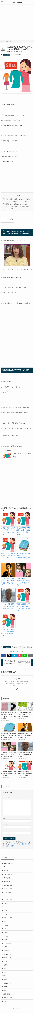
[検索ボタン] (31, 2)
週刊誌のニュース (8, 997)
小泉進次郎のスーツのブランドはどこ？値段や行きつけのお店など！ (8, 582)
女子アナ (5, 961)
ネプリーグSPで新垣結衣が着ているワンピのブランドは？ (8, 555)
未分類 (5, 979)
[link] (17, 689)
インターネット (7, 899)
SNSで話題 (6, 881)
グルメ (5, 910)
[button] (3, 655)
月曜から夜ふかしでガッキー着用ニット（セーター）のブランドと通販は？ (22, 455)
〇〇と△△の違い (8, 888)
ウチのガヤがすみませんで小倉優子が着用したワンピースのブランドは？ (8, 632)
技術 (4, 968)
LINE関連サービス (8, 874)
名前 (4, 818)
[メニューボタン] (2, 2)
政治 (4, 972)
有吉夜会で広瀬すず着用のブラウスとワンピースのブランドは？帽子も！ (23, 607)
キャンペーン (7, 907)
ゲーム (5, 914)
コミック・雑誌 (7, 918)
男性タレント (7, 986)
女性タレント (7, 965)
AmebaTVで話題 (8, 863)
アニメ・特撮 (7, 892)
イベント (5, 896)
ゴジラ (5, 921)
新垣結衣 (29, 647)
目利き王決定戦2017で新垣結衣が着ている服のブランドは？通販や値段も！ (23, 531)
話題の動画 (6, 994)
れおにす (17, 679)
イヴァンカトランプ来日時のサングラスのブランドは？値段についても (23, 582)
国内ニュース (7, 954)
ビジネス (5, 932)
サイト (5, 830)
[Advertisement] (17, 22)
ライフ (5, 946)
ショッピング (7, 925)
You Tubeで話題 (7, 885)
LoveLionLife (17, 2)
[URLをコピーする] (30, 655)
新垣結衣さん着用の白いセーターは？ (16, 204)
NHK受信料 (6, 878)
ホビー (5, 939)
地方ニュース (7, 957)
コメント (6, 798)
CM (4, 867)
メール (5, 824)
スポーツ (5, 928)
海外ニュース (7, 983)
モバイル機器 (7, 943)
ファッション (6, 54)
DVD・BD (6, 870)
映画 (4, 976)
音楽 (4, 1001)
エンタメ (5, 903)
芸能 (4, 990)
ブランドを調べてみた (19, 647)
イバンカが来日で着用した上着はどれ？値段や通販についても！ (8, 606)
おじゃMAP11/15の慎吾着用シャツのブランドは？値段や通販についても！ (23, 556)
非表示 (10, 219)
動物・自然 (6, 950)
